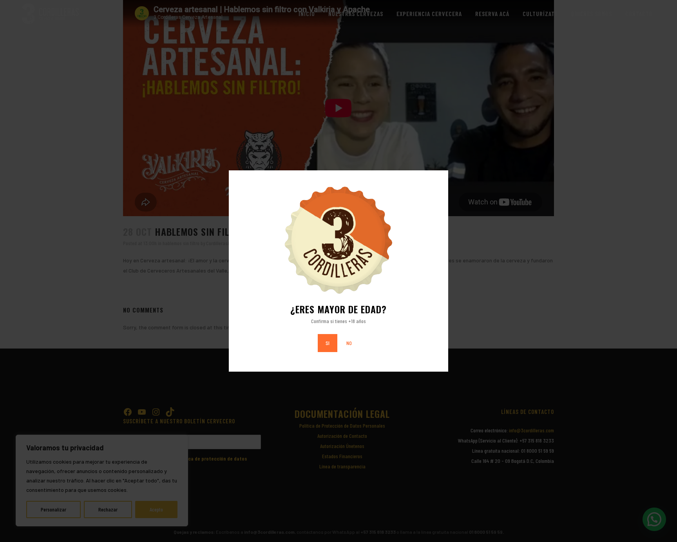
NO (349, 343)
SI (327, 343)
